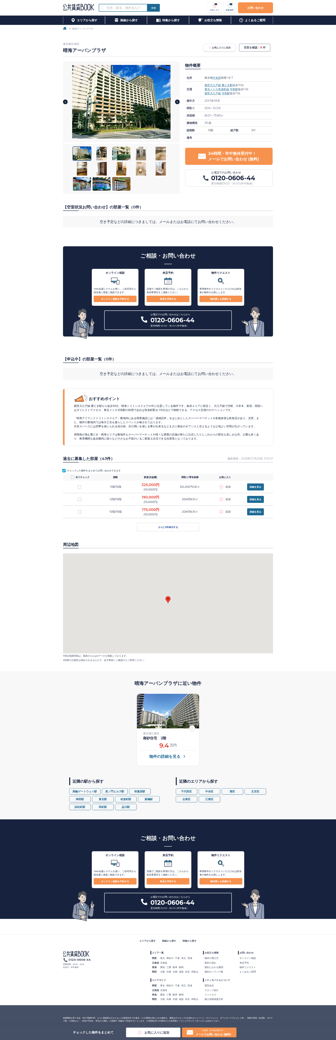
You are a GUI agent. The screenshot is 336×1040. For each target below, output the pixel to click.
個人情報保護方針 (214, 999)
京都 (175, 971)
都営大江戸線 (213, 85)
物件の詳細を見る (164, 756)
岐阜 (175, 967)
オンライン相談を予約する (115, 298)
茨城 (189, 958)
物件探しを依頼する (220, 298)
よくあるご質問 (248, 971)
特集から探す (190, 940)
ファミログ (210, 994)
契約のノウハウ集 (214, 971)
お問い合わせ (255, 8)
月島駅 (234, 89)
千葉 (177, 958)
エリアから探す (147, 940)
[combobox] (125, 8)
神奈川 (169, 958)
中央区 (217, 78)
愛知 (162, 967)
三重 (168, 967)
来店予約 (244, 962)
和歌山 (194, 971)
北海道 (163, 962)
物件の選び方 (212, 958)
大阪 (162, 971)
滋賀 (181, 971)
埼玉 (183, 958)
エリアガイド (159, 980)
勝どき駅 (227, 85)
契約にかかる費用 (214, 967)
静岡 (181, 967)
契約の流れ (210, 962)
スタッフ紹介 (212, 990)
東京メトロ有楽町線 (217, 89)
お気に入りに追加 (221, 47)
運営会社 (209, 985)
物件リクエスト (248, 967)
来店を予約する (168, 298)
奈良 (187, 971)
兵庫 (168, 971)
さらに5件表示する (168, 527)
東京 (162, 958)
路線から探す (169, 940)
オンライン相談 (248, 958)
